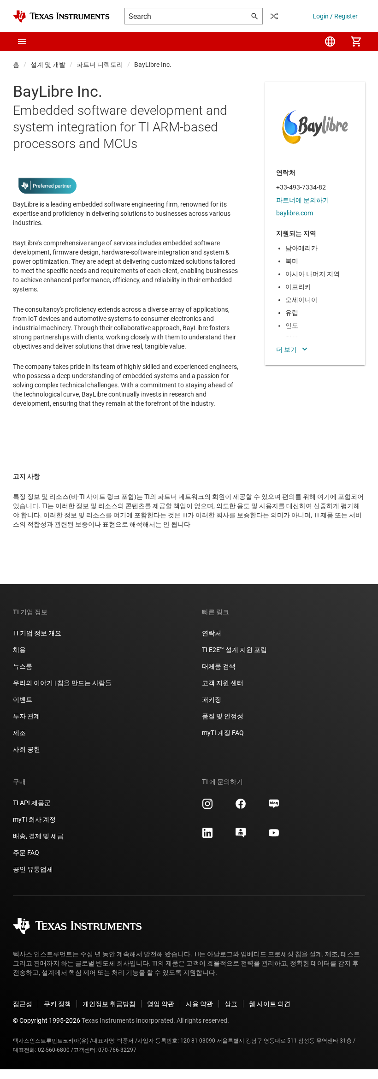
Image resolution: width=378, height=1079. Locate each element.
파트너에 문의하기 (302, 200)
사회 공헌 (26, 749)
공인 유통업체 (33, 869)
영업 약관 (160, 1004)
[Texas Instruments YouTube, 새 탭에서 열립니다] (273, 836)
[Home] (61, 16)
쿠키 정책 (57, 1004)
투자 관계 (26, 716)
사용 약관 (199, 1004)
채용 (19, 649)
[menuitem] (330, 41)
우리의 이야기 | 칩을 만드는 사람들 (62, 683)
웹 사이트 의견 (269, 1004)
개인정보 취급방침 (109, 1004)
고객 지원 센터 (222, 683)
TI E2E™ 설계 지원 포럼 (234, 649)
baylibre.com (294, 213)
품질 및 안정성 (222, 716)
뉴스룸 (22, 666)
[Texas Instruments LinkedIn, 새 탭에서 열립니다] (207, 836)
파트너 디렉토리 (100, 64)
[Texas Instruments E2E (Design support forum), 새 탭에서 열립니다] (240, 836)
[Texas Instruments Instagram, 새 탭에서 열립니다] (207, 807)
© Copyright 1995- (46, 1020)
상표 (230, 1004)
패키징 (211, 699)
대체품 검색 (219, 666)
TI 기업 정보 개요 (37, 633)
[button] (22, 41)
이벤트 (22, 699)
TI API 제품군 (32, 802)
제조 (19, 732)
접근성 (22, 1004)
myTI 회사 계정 (34, 819)
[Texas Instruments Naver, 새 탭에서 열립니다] (273, 807)
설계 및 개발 (47, 64)
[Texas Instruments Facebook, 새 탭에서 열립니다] (240, 807)
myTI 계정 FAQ (223, 732)
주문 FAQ (26, 852)
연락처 (211, 633)
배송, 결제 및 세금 (38, 836)
